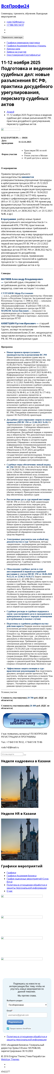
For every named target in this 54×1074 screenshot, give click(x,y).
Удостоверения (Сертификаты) (23, 54)
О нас (9, 891)
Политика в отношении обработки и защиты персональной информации (27, 886)
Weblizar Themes (10, 1059)
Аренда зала (13, 48)
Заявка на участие (16, 51)
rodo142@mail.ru (15, 21)
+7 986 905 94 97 (15, 24)
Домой (10, 111)
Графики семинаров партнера (23, 42)
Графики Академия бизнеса (21, 875)
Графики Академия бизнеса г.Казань (26, 45)
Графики (11, 872)
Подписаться (15, 1022)
